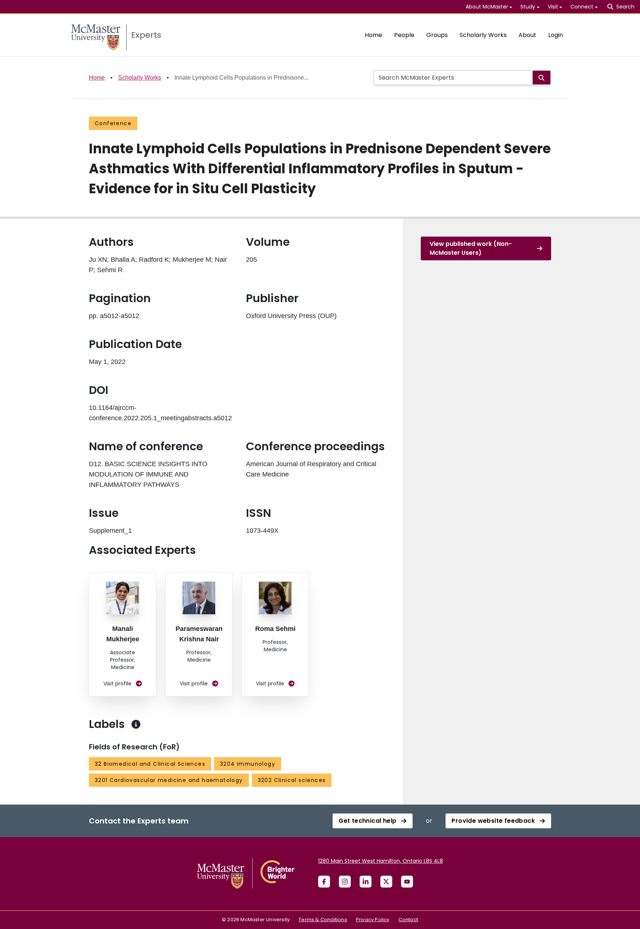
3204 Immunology (247, 764)
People (404, 35)
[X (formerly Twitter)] (386, 882)
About (527, 35)
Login (555, 35)
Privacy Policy (373, 919)
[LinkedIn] (365, 882)
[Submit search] (541, 77)
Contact (408, 919)
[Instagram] (345, 882)
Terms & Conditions (323, 919)
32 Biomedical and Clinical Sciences (150, 764)
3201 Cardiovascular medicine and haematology (169, 780)
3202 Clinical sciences (292, 780)
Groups (437, 35)
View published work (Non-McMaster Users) (471, 248)
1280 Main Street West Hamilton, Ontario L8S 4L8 (380, 861)
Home (373, 35)
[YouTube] (407, 882)
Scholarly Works (483, 35)
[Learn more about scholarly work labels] (135, 724)
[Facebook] (324, 882)
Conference (113, 123)
